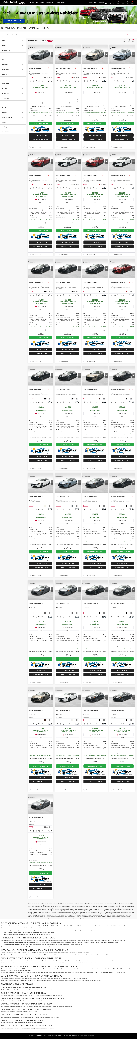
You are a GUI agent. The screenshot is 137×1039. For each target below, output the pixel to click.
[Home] (30, 2)
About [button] (63, 2)
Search (128, 34)
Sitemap (85, 1035)
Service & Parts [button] (50, 2)
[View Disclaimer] (42, 81)
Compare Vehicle (36, 147)
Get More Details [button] (41, 135)
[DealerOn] (31, 1035)
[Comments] (49, 81)
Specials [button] (42, 2)
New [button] (33, 2)
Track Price (41, 92)
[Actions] (51, 68)
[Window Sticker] (51, 81)
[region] (40, 109)
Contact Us (77, 1035)
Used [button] (37, 2)
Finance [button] (58, 2)
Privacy (81, 1035)
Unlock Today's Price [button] (40, 123)
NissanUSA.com (90, 1035)
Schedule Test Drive (40, 139)
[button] (52, 54)
